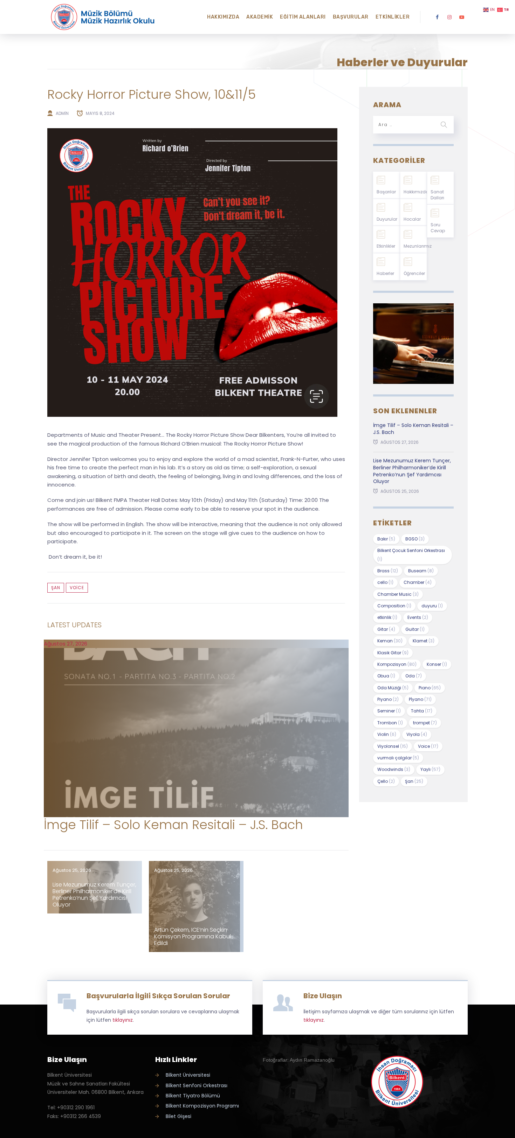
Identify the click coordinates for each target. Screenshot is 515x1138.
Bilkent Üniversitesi (188, 1074)
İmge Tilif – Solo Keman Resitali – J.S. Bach (173, 825)
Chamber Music (398, 594)
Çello (386, 781)
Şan (55, 588)
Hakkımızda (223, 17)
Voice (77, 588)
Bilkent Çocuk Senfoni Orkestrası (411, 554)
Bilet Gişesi (178, 1116)
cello (385, 582)
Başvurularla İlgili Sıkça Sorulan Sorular (158, 996)
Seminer (389, 711)
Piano (430, 688)
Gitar (386, 629)
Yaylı (430, 769)
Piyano (388, 699)
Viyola (416, 734)
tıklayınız (122, 1019)
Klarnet (423, 641)
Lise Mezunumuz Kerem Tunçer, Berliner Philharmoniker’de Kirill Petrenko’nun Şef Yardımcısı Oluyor (94, 895)
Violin (386, 734)
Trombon (390, 723)
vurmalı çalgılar (398, 758)
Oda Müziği (392, 688)
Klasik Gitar (392, 653)
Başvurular (351, 17)
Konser (437, 664)
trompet (425, 723)
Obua (386, 676)
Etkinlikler (393, 17)
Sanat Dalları (437, 195)
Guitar (415, 629)
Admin (62, 113)
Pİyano (420, 699)
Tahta (421, 711)
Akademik (259, 17)
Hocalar (412, 219)
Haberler (385, 273)
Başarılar (386, 192)
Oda (413, 676)
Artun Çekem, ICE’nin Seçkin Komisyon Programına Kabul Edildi (192, 936)
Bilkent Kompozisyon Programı (202, 1105)
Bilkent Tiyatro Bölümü (193, 1095)
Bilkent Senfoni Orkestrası (196, 1085)
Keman (390, 641)
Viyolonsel (392, 746)
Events (417, 617)
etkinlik (387, 617)
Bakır (386, 539)
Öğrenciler (414, 273)
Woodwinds (393, 769)
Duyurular (387, 219)
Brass (387, 571)
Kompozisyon (397, 664)
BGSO (415, 539)
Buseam (421, 571)
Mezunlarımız (415, 246)
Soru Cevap (438, 228)
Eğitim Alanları (303, 17)
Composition (394, 606)
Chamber (418, 582)
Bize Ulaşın (322, 996)
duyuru (432, 606)
